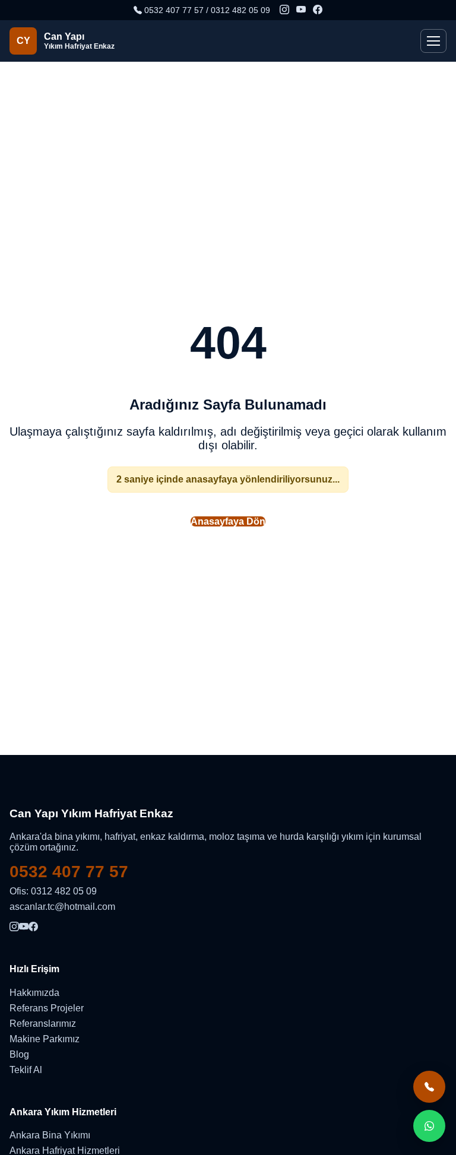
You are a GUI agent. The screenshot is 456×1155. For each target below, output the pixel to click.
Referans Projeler (47, 1008)
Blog (19, 1054)
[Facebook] (317, 10)
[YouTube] (301, 10)
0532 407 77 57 (69, 871)
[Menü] (433, 41)
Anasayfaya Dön (228, 521)
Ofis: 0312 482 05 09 (53, 891)
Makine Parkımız (45, 1039)
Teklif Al (26, 1070)
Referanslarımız (43, 1023)
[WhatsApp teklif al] (429, 1126)
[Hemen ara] (429, 1087)
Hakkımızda (34, 993)
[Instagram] (284, 10)
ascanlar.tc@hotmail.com (62, 907)
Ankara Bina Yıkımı (50, 1135)
